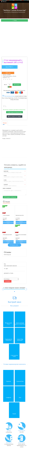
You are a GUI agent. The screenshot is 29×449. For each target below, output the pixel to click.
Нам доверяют (14, 305)
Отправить (7, 281)
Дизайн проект (21, 442)
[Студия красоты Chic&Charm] (8, 332)
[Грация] (14, 407)
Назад (15, 20)
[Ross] (20, 391)
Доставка (9, 430)
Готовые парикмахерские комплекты (14, 364)
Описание (5, 122)
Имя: (5, 264)
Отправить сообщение (10, 197)
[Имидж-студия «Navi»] (8, 316)
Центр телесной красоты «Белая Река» (20, 323)
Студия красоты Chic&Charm (8, 340)
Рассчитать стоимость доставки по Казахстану (14, 109)
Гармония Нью (20, 381)
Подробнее (8, 221)
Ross (20, 397)
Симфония (8, 397)
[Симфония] (8, 391)
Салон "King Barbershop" (20, 340)
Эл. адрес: (6, 268)
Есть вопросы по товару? (15, 116)
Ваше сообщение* (7, 188)
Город (5, 175)
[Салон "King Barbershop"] (20, 332)
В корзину (17, 84)
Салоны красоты (21, 430)
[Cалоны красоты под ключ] (22, 426)
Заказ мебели (9, 442)
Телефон (6, 184)
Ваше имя (6, 171)
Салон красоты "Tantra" (14, 356)
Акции (7, 201)
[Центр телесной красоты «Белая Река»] (20, 316)
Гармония (8, 381)
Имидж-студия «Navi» (8, 323)
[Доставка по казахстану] (9, 426)
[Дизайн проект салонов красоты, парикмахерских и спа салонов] (22, 438)
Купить (9, 223)
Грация (14, 413)
